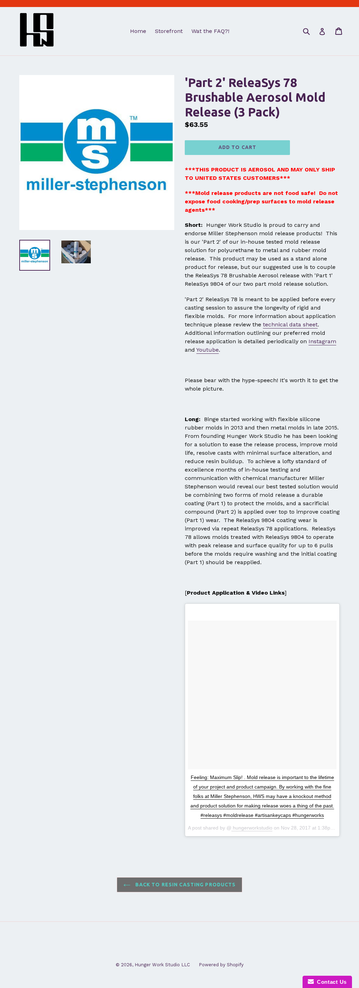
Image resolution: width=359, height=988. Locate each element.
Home (138, 31)
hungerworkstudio (251, 828)
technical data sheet (290, 324)
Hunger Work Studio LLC (162, 964)
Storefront (169, 31)
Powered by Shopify (221, 964)
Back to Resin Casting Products (185, 884)
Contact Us (330, 982)
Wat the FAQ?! (210, 31)
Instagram (322, 341)
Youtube (207, 349)
